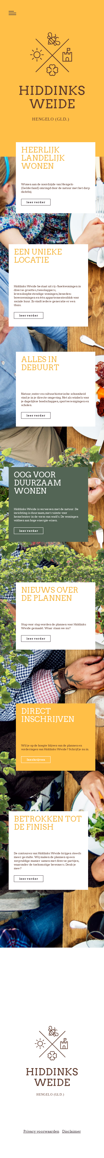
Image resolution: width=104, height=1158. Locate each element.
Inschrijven (36, 759)
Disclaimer (71, 1131)
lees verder (35, 202)
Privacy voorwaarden (41, 1131)
